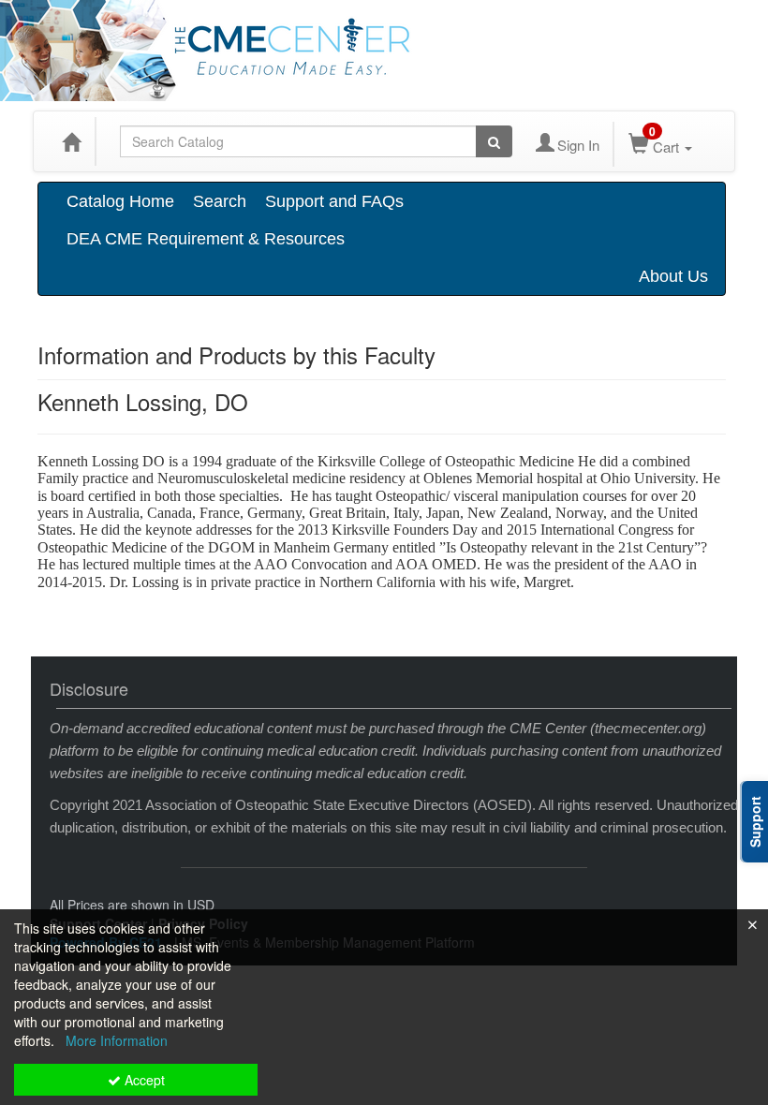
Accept (143, 1079)
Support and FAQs (334, 201)
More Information (117, 1040)
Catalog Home (120, 201)
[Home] (71, 141)
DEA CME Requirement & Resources (205, 238)
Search (219, 201)
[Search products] (494, 141)
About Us (673, 276)
